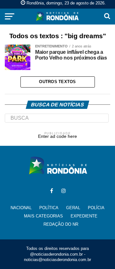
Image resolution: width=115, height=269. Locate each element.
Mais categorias (43, 216)
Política (48, 207)
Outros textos (57, 81)
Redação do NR (60, 224)
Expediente (84, 216)
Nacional (21, 207)
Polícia (96, 207)
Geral (73, 207)
